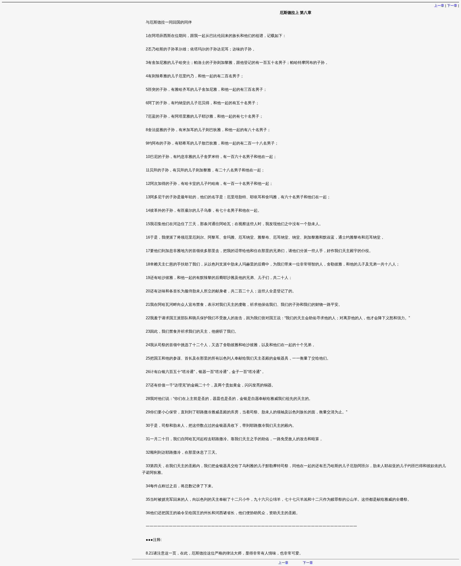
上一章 (439, 5)
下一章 (452, 5)
